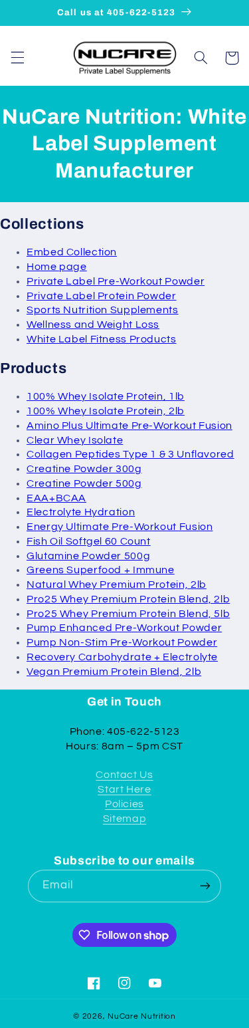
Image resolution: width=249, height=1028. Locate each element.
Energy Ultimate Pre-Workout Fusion (119, 526)
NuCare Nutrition (142, 1016)
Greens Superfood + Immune (101, 570)
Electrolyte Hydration (81, 512)
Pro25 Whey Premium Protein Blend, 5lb (128, 613)
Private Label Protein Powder (102, 296)
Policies (124, 804)
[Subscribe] (205, 886)
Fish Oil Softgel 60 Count (89, 541)
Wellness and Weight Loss (93, 324)
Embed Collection (72, 252)
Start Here (124, 789)
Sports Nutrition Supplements (103, 310)
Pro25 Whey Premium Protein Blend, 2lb (128, 599)
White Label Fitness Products (102, 339)
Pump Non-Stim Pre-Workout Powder (122, 642)
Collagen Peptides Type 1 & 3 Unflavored (130, 454)
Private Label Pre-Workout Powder (116, 281)
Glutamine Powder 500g (88, 556)
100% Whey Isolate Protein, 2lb (106, 411)
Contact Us (124, 774)
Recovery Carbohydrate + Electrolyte (122, 657)
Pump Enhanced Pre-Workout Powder (124, 627)
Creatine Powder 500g (84, 483)
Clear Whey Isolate (75, 440)
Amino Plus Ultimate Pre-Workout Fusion (129, 425)
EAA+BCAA (56, 498)
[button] (17, 58)
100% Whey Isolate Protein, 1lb (106, 396)
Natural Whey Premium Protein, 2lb (117, 584)
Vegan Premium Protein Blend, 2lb (114, 671)
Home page (57, 266)
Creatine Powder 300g (84, 468)
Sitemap (124, 818)
